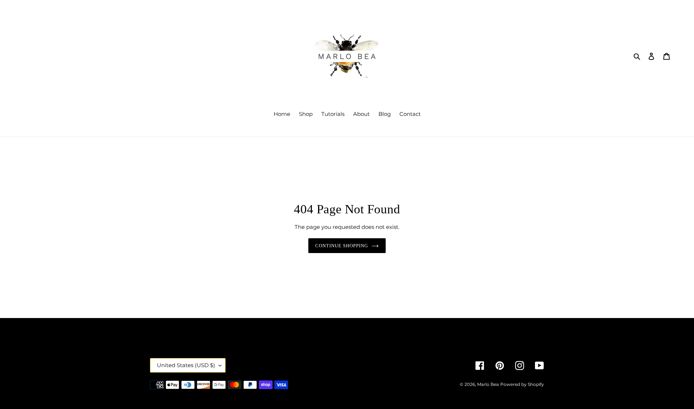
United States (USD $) (186, 365)
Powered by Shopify (522, 384)
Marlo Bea (488, 384)
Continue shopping (341, 245)
